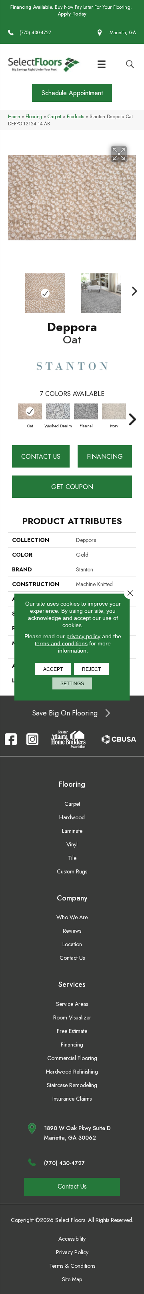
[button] (72, 93)
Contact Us (40, 456)
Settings (72, 683)
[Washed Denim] (58, 411)
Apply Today (72, 14)
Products (75, 116)
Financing (105, 456)
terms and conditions (61, 643)
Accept (53, 669)
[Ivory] (114, 411)
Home (14, 116)
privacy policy (83, 636)
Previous (12, 289)
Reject (91, 669)
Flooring (34, 116)
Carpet (54, 116)
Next (132, 289)
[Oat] (30, 411)
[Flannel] (86, 411)
